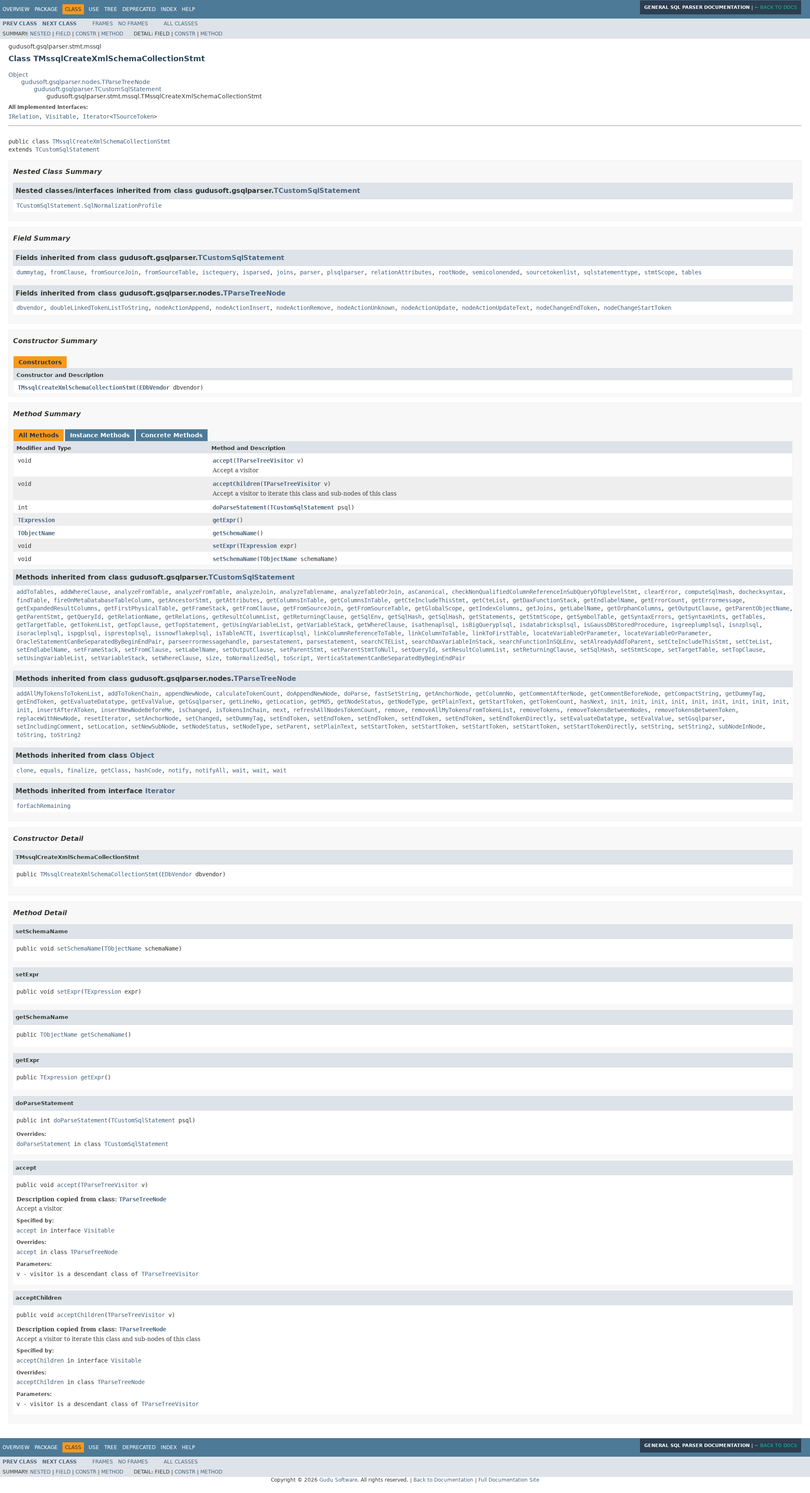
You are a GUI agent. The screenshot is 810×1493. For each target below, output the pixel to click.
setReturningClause (543, 649)
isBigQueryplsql (487, 624)
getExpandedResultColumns (56, 608)
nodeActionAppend (182, 307)
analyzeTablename (307, 591)
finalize (80, 770)
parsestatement (276, 641)
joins (284, 272)
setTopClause (742, 649)
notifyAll (210, 770)
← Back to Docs (776, 7)
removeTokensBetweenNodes (607, 710)
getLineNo (244, 701)
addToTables (35, 591)
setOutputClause (247, 649)
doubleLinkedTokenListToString (99, 307)
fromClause (67, 272)
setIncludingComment (48, 726)
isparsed (256, 272)
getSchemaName (234, 533)
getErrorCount (663, 600)
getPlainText (452, 701)
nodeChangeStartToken (637, 307)
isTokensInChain (241, 710)
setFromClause (146, 649)
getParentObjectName (757, 608)
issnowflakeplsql (182, 633)
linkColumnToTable (436, 633)
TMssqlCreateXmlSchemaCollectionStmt (111, 141)
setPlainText (333, 726)
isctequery (219, 272)
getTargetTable (40, 624)
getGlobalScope (438, 608)
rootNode (451, 272)
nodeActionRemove (303, 307)
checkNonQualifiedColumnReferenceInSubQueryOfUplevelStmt (544, 591)
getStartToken (501, 701)
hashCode (148, 770)
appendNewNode (187, 693)
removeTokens (539, 710)
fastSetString (396, 693)
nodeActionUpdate (428, 307)
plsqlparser (345, 272)
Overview (16, 9)
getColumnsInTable (295, 600)
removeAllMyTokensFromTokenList (462, 710)
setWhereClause (175, 658)
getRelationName (133, 616)
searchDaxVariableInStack (451, 641)
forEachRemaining (43, 805)
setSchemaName (234, 558)
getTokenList (90, 624)
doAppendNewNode (311, 693)
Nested (40, 34)
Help (188, 9)
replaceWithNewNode (46, 718)
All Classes (181, 24)
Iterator (96, 116)
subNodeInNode (740, 726)
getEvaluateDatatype (92, 701)
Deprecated (139, 9)
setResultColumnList (474, 649)
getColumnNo (494, 693)
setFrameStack (96, 649)
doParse (355, 693)
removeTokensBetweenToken (694, 710)
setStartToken (383, 726)
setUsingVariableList (50, 658)
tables (691, 272)
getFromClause (254, 608)
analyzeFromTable (141, 591)
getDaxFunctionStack (545, 600)
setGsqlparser (700, 718)
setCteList (752, 641)
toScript (296, 658)
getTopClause (138, 624)
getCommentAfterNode (551, 693)
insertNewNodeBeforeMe (136, 710)
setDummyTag (244, 718)
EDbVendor (154, 387)
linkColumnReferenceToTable (357, 633)
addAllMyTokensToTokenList (58, 693)
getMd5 (320, 701)
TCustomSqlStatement (67, 149)
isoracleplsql (38, 633)
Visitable (61, 116)
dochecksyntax (761, 591)
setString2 (695, 726)
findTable (31, 600)
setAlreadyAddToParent (615, 641)
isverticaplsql (283, 633)
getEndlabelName (608, 600)
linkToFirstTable (499, 633)
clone (24, 770)
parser (310, 272)
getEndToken (35, 701)
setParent (291, 726)
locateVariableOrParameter (575, 633)
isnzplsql (744, 624)
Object (18, 74)
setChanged (202, 718)
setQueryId (418, 649)
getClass (114, 770)
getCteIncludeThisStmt (429, 600)
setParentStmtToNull (362, 649)
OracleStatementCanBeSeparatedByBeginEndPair (89, 641)
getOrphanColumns (634, 608)
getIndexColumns (494, 608)
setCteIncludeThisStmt (693, 641)
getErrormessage (716, 600)
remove (394, 710)
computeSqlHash (708, 591)
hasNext (592, 701)
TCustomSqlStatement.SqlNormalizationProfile (89, 205)
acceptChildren (236, 483)
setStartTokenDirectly (598, 726)
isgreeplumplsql (696, 624)
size (212, 658)
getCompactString (691, 693)
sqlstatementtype (610, 272)
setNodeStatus (204, 726)
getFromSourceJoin (311, 608)
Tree (110, 9)
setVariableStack (118, 658)
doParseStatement (240, 507)
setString (656, 726)
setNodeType (251, 726)
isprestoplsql (126, 633)
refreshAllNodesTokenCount (335, 710)
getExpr (224, 520)
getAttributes (237, 600)
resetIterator (106, 718)
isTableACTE (234, 633)
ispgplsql (82, 633)
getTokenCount (551, 701)
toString (29, 735)
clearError (661, 591)
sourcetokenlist (551, 272)
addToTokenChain (133, 693)
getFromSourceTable (377, 608)
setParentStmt (302, 649)
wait (239, 770)
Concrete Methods (171, 435)
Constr (86, 34)
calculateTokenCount (248, 693)
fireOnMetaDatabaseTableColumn (102, 600)
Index (169, 9)
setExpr (224, 545)
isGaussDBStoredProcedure (623, 624)
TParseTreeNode (254, 293)
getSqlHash (404, 616)
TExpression (36, 520)
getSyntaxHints (701, 616)
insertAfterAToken (65, 710)
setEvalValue (651, 718)
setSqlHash (597, 649)
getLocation (284, 701)
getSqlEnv (366, 616)
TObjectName (36, 533)
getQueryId (84, 616)
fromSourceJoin (114, 272)
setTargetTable (691, 649)
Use (94, 9)
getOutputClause (693, 608)
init (617, 701)
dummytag (29, 272)
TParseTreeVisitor (265, 460)
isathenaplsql (433, 624)
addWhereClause (84, 591)
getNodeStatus (359, 701)
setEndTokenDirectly (521, 718)
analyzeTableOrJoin (370, 591)
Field (63, 34)
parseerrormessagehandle (207, 641)
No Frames (133, 24)
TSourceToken (133, 116)
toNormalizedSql (251, 658)
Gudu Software (338, 1480)
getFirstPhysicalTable (139, 608)
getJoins (539, 608)
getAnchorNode (447, 693)
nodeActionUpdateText (495, 307)
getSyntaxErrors (646, 616)
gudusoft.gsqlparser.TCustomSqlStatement (97, 89)
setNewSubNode (153, 726)
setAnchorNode (156, 718)
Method (112, 34)
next (279, 710)
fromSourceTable (170, 272)
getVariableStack (324, 624)
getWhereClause (381, 624)
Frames (102, 24)
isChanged (193, 710)
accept (223, 460)
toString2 (65, 735)
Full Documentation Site (508, 1480)
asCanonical (426, 591)
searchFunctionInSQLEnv (536, 641)
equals (50, 770)
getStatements (491, 616)
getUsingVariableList (256, 624)
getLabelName (580, 608)
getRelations (185, 616)
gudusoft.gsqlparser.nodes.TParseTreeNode (85, 82)
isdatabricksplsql (548, 624)
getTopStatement (190, 624)
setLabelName (195, 649)
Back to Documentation (443, 1480)
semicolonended (495, 272)
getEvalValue (151, 701)
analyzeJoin (254, 591)
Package (46, 9)
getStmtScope (539, 616)
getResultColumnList (244, 616)
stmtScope (659, 272)
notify (178, 770)
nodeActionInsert (243, 307)
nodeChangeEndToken (566, 307)
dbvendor (29, 307)
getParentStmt (38, 616)
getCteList (489, 600)
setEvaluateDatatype (592, 718)
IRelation (23, 116)
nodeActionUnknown (365, 307)
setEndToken (288, 718)
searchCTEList (383, 641)
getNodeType (406, 701)
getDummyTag (743, 693)
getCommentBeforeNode (624, 693)
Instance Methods (100, 435)
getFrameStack (204, 608)
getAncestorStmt (183, 600)
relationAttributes (401, 272)
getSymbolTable (590, 616)
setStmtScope (641, 649)
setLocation (105, 726)
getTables (747, 616)
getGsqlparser (200, 701)
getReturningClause (313, 616)
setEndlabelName (41, 649)
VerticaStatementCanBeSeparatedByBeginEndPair (391, 658)
